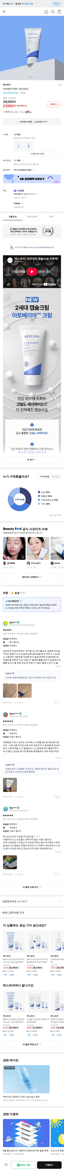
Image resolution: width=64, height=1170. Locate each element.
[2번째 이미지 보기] (30, 77)
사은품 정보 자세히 (37, 154)
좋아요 (22, 949)
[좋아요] (6, 1165)
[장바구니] (59, 11)
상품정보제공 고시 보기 (14, 901)
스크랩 (23, 557)
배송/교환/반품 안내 (13, 912)
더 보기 (58, 666)
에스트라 (6, 84)
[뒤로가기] (4, 11)
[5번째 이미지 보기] (35, 77)
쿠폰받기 (53, 104)
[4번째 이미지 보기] (33, 77)
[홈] (46, 11)
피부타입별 (44, 476)
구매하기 (49, 1165)
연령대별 (55, 476)
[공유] (59, 85)
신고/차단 (19, 703)
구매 (28, 1165)
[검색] (52, 11)
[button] (32, 48)
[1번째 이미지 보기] (28, 77)
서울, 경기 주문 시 (20, 198)
